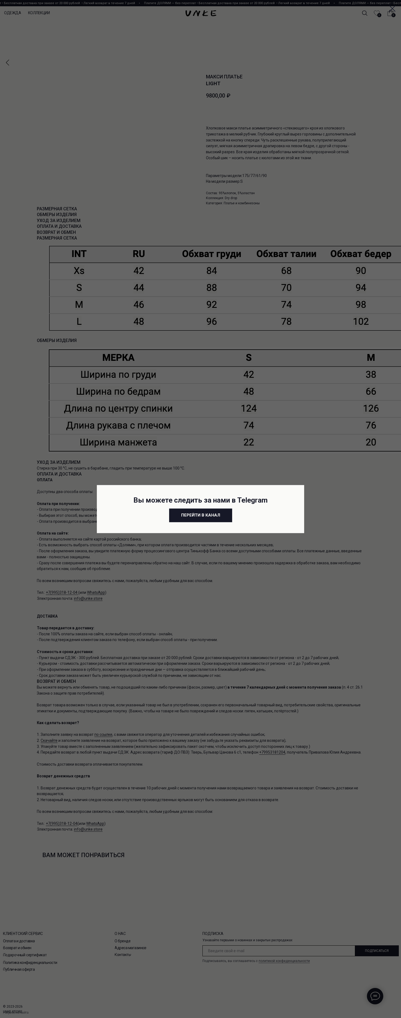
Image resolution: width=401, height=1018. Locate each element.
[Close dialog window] (392, 8)
